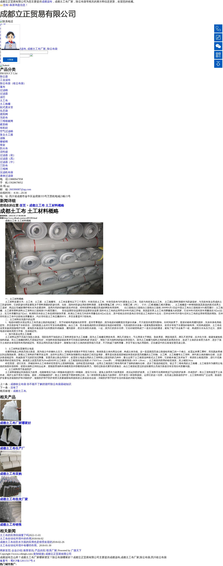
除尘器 (4, 76)
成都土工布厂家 (36, 48)
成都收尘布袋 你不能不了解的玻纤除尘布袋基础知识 (40, 384)
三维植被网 (6, 121)
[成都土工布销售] (10, 521)
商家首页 (5, 550)
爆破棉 (4, 141)
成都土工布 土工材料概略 (46, 205)
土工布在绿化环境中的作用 (15, 538)
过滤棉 (4, 90)
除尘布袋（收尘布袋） (13, 83)
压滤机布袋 (6, 172)
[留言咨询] (218, 37)
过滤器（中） (8, 162)
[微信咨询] (218, 46)
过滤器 (4, 93)
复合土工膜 (6, 134)
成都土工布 (19, 391)
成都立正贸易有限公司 (58, 553)
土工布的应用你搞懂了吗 (14, 535)
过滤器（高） (8, 158)
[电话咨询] (218, 28)
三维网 (4, 168)
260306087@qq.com (20, 189)
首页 (23, 205)
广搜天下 (76, 550)
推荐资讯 (28, 550)
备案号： (5, 560)
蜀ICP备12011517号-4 (22, 560)
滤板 (2, 138)
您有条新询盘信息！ (15, 5)
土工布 (4, 100)
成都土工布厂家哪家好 (15, 423)
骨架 (2, 145)
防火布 (4, 148)
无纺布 (4, 117)
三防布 (4, 165)
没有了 (14, 387)
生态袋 (4, 110)
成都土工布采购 (11, 473)
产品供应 (40, 550)
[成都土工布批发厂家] (10, 496)
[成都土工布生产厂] (10, 445)
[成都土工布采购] (10, 470)
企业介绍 (17, 550)
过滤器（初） (8, 155)
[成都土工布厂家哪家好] (10, 419)
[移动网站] (218, 55)
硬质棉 (4, 124)
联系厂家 (51, 550)
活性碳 (4, 151)
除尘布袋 (52, 48)
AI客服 (10, 59)
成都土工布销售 (11, 524)
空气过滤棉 (6, 131)
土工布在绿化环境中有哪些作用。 (19, 545)
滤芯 (2, 97)
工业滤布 (5, 80)
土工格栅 (5, 103)
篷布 (2, 86)
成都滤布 (47, 1)
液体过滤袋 (6, 175)
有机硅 (4, 127)
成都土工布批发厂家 (14, 499)
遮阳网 (4, 114)
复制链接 (38, 553)
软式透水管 (6, 107)
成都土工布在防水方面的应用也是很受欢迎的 (26, 542)
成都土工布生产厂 (12, 448)
